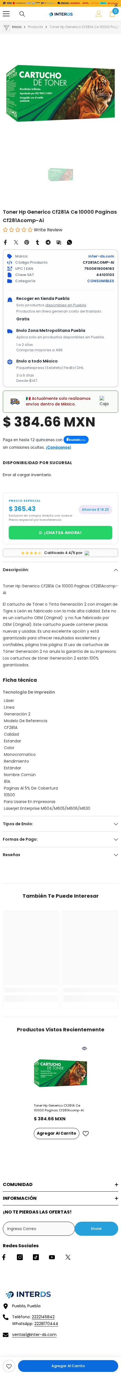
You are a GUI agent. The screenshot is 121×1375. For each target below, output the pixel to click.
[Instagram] (19, 1257)
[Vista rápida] (84, 1048)
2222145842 (43, 1317)
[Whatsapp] (69, 242)
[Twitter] (16, 242)
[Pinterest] (26, 242)
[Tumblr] (37, 242)
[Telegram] (48, 242)
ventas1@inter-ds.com (34, 1334)
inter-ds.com (101, 256)
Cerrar (116, 5)
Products (35, 26)
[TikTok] (36, 1257)
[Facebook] (5, 242)
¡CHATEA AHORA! (63, 532)
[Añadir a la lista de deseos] (85, 1133)
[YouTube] (52, 1257)
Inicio (16, 26)
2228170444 (46, 1323)
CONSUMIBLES (100, 281)
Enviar (96, 1228)
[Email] (58, 242)
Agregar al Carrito (68, 1365)
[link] (9, 1366)
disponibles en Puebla (65, 305)
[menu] (6, 13)
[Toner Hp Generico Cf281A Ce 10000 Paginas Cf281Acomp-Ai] (60, 1072)
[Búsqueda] (22, 14)
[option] (60, 91)
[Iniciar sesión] (99, 14)
